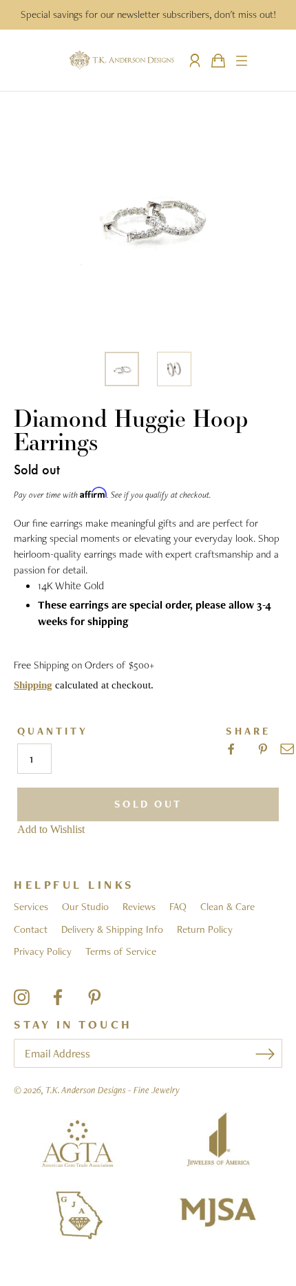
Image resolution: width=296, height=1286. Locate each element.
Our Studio (85, 907)
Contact (30, 929)
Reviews (139, 907)
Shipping (33, 685)
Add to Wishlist (51, 829)
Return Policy (205, 929)
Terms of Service (120, 951)
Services (31, 907)
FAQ (178, 907)
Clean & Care (227, 907)
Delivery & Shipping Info (112, 929)
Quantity (52, 731)
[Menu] (241, 60)
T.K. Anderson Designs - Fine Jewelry (112, 1090)
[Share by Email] (287, 749)
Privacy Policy (43, 951)
